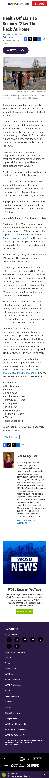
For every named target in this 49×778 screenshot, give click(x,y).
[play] (4, 774)
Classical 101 (10, 669)
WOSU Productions (13, 685)
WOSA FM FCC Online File (15, 730)
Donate (40, 4)
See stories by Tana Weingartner (26, 521)
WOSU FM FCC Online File (15, 724)
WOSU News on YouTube (24, 590)
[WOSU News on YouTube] (24, 562)
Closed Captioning (12, 713)
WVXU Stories (11, 437)
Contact (8, 707)
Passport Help (11, 719)
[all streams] (45, 775)
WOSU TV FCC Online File (15, 735)
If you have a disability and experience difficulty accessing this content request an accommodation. (24, 742)
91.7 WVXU (13, 430)
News (7, 663)
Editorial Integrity (12, 696)
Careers (8, 702)
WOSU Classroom (12, 680)
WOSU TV (9, 674)
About (7, 691)
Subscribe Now (24, 611)
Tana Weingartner (12, 35)
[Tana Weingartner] (8, 460)
